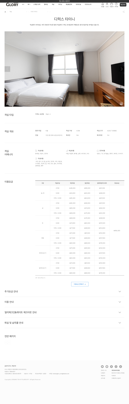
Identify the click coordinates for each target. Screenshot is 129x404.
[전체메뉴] (126, 9)
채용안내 (103, 375)
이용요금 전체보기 (79, 284)
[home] (5, 11)
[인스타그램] (116, 366)
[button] (121, 69)
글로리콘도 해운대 (10, 366)
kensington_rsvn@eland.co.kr (61, 373)
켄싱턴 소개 (103, 370)
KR (28, 4)
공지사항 (103, 378)
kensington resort (12, 4)
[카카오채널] (106, 366)
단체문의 (103, 373)
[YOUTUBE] (102, 366)
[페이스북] (111, 366)
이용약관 (114, 375)
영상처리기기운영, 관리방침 (118, 373)
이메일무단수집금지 (116, 378)
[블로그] (120, 366)
